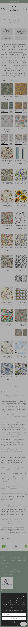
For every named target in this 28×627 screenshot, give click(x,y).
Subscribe (14, 618)
